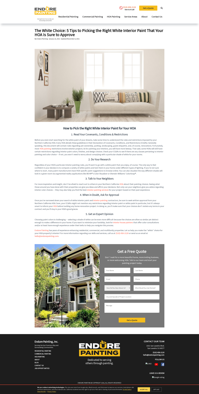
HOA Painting (113, 16)
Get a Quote (148, 8)
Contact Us (157, 16)
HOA (121, 184)
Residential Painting (68, 16)
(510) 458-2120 (122, 233)
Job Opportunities (42, 368)
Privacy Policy (51, 391)
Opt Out (156, 389)
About (144, 16)
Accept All (144, 389)
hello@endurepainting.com (153, 355)
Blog (37, 362)
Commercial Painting (92, 16)
